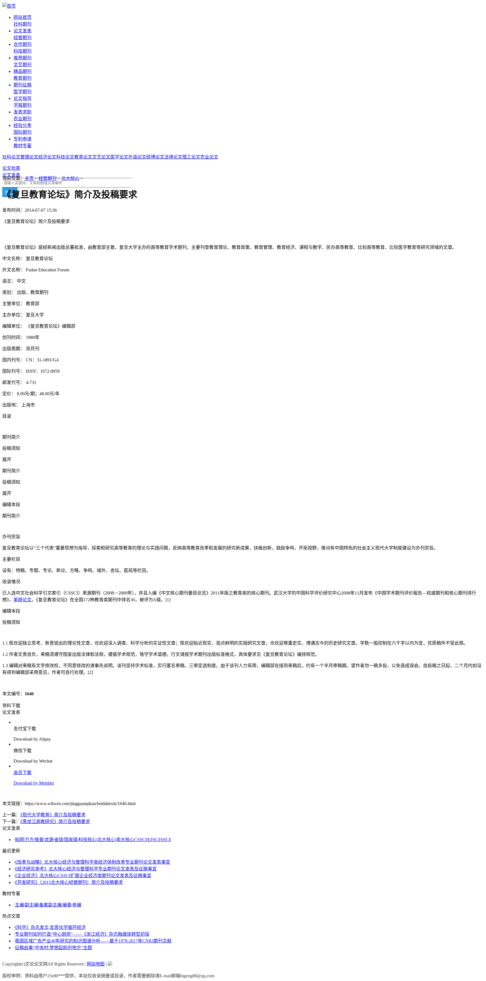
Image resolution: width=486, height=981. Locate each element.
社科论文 (11, 157)
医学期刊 (23, 91)
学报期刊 (23, 105)
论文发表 (23, 30)
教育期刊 (23, 78)
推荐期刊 (23, 57)
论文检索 (11, 168)
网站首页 (23, 17)
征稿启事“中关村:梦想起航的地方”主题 (53, 947)
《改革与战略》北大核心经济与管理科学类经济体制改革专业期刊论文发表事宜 (92, 862)
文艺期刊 (23, 64)
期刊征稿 (23, 84)
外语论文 (137, 157)
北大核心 (70, 178)
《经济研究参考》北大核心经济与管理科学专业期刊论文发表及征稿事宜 (86, 868)
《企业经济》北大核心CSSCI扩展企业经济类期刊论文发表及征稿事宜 (83, 875)
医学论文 (119, 157)
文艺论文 (101, 157)
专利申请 (23, 139)
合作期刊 (23, 44)
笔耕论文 (23, 599)
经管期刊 (23, 37)
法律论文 (173, 157)
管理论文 (29, 157)
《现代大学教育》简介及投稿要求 (53, 814)
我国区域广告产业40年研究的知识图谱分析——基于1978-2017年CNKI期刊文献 (93, 940)
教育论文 (83, 157)
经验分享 (23, 125)
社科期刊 (23, 24)
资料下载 (11, 705)
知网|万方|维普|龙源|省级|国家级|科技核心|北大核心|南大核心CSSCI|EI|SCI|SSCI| (93, 839)
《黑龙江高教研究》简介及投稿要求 (55, 821)
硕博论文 (155, 157)
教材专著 (23, 145)
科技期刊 (23, 51)
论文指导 (23, 98)
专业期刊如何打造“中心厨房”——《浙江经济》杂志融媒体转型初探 (82, 934)
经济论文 (47, 157)
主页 (29, 178)
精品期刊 (23, 71)
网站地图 (96, 964)
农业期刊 (23, 118)
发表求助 (23, 112)
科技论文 (65, 157)
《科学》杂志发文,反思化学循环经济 (50, 927)
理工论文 (191, 157)
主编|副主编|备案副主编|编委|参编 (48, 904)
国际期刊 (23, 132)
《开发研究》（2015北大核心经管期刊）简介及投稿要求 (69, 882)
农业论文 (209, 157)
